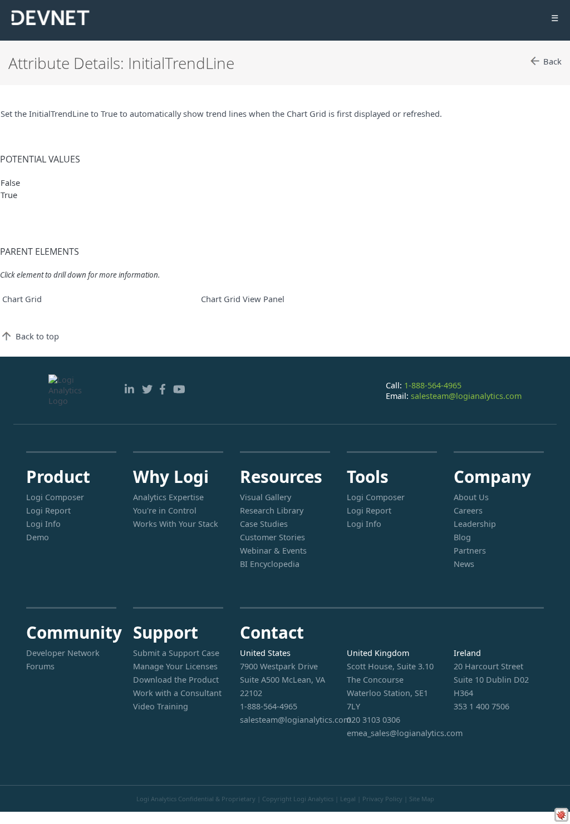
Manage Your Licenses (175, 666)
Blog (462, 537)
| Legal (345, 799)
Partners (470, 550)
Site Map (421, 799)
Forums (40, 666)
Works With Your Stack (175, 524)
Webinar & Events (273, 550)
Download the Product (176, 679)
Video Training (160, 706)
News (464, 564)
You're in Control (164, 510)
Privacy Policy (382, 799)
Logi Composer (55, 497)
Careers (468, 510)
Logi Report (48, 510)
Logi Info (43, 524)
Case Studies (264, 524)
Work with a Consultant (177, 693)
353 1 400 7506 (481, 706)
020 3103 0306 (373, 719)
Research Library (271, 510)
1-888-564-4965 (432, 385)
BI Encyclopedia (269, 564)
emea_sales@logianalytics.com (392, 733)
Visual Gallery (265, 497)
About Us (471, 497)
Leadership (475, 524)
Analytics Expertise (168, 497)
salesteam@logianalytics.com (466, 396)
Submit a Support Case (176, 653)
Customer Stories (272, 537)
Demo (37, 537)
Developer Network (63, 653)
